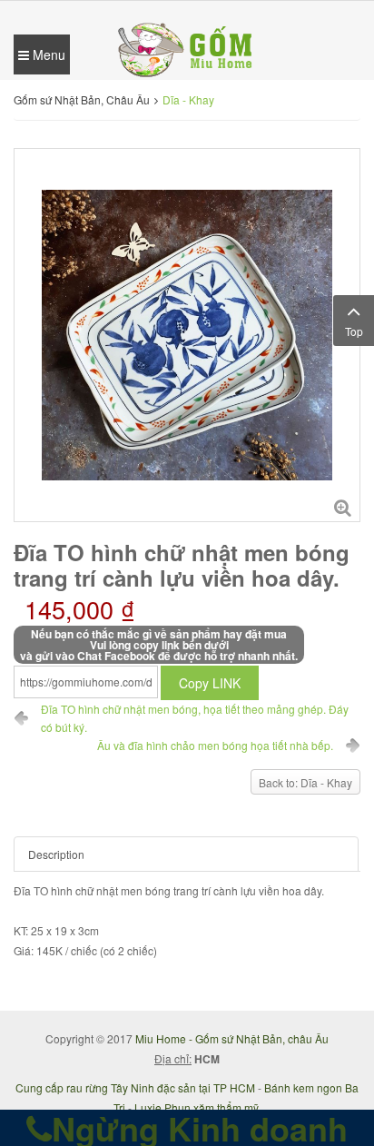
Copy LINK (210, 683)
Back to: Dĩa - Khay (305, 782)
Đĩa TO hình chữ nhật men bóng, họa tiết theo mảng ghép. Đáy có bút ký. (195, 718)
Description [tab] (56, 854)
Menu (47, 54)
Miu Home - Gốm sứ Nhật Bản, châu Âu (232, 1038)
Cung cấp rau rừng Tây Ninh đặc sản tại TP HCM (135, 1087)
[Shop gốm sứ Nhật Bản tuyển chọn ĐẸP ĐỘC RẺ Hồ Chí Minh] (187, 47)
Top (354, 331)
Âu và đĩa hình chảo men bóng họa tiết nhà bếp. (215, 745)
